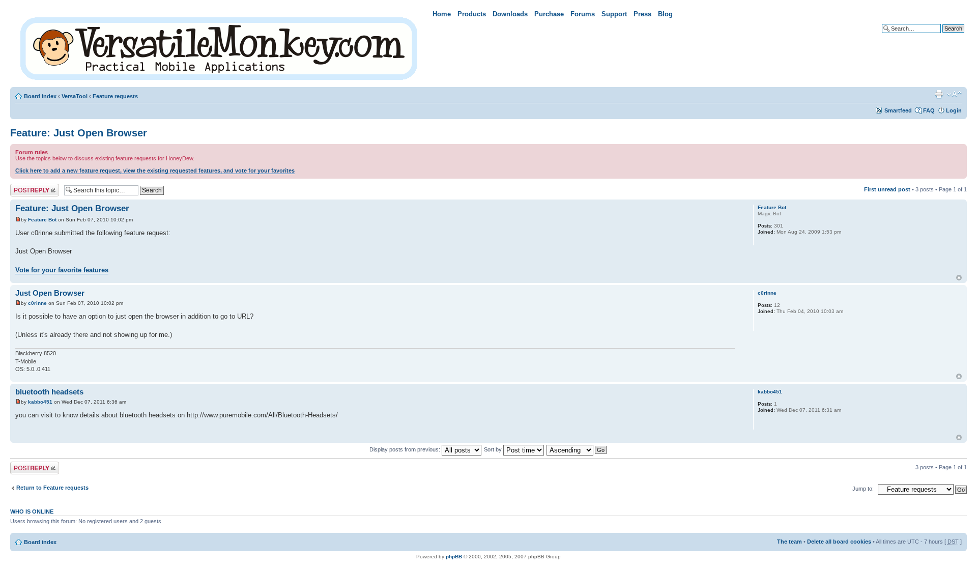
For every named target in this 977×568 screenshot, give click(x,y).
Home (442, 14)
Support (614, 14)
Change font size (954, 94)
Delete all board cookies (839, 541)
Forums (582, 14)
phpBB (454, 556)
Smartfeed (898, 110)
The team (789, 541)
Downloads (510, 14)
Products (471, 14)
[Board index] (219, 46)
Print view (938, 94)
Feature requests (115, 96)
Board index (40, 96)
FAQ (929, 110)
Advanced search (941, 36)
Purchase (549, 14)
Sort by (493, 449)
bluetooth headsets (49, 391)
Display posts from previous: (405, 449)
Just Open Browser (49, 293)
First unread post (887, 189)
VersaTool (75, 96)
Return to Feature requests (52, 488)
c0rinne (37, 303)
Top (959, 277)
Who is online (31, 511)
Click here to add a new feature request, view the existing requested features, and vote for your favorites (155, 170)
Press (642, 14)
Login (954, 110)
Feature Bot (42, 219)
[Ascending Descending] (577, 449)
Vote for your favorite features (61, 270)
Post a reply (26, 187)
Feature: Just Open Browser (78, 132)
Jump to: (863, 489)
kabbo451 (40, 402)
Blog (665, 14)
